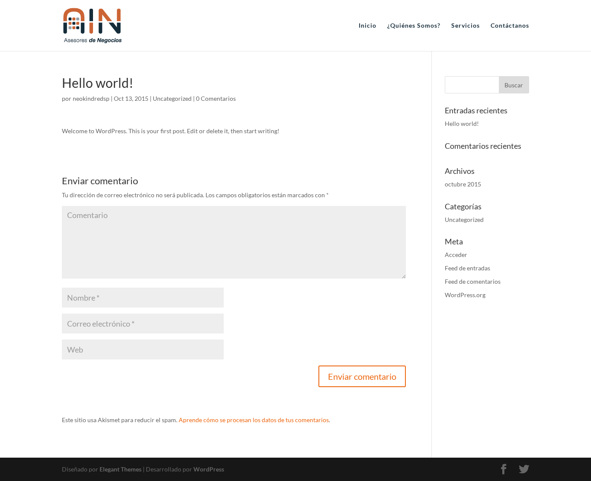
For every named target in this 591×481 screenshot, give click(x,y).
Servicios (465, 25)
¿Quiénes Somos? (413, 25)
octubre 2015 (463, 184)
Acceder (456, 254)
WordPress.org (465, 294)
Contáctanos (510, 25)
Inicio (367, 25)
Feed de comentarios (473, 281)
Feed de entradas (467, 268)
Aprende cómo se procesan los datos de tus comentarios (254, 419)
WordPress (208, 469)
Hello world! (462, 123)
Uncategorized (172, 98)
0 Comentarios (216, 98)
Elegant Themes (120, 469)
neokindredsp (91, 98)
